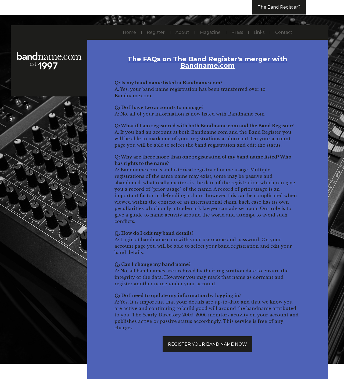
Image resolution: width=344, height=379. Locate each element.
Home (129, 32)
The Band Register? (279, 7)
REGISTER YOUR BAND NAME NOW (207, 344)
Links (259, 32)
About (182, 32)
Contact (283, 32)
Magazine (210, 32)
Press (237, 32)
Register (156, 32)
